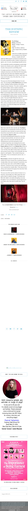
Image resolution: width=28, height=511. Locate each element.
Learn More (12, 510)
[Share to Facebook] (6, 215)
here (24, 204)
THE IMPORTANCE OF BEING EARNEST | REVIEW (14, 482)
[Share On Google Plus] (14, 215)
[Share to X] (9, 215)
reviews (7, 218)
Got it (18, 510)
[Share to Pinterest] (12, 215)
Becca (16, 207)
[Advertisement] (14, 311)
